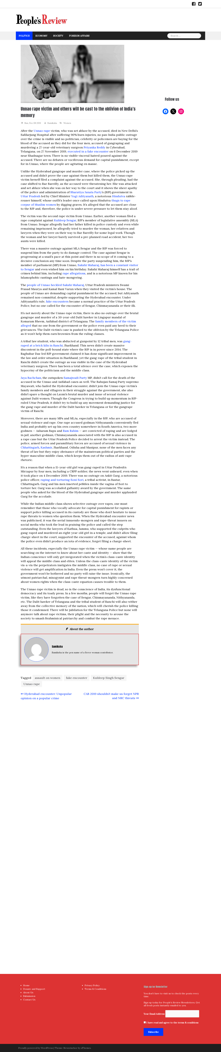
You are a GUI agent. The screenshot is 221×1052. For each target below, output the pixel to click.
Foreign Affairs (79, 35)
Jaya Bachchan (31, 378)
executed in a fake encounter (88, 151)
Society (58, 35)
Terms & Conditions (95, 988)
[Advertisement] (172, 67)
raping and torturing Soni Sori (62, 480)
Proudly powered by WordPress (35, 1048)
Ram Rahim (70, 431)
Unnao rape (42, 131)
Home (26, 985)
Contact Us (29, 999)
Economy (41, 35)
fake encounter (76, 678)
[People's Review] (42, 20)
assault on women (47, 678)
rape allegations (74, 273)
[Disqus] (80, 830)
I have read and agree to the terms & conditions (172, 1022)
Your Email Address (154, 1013)
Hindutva (118, 196)
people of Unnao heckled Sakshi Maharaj (55, 285)
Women (67, 123)
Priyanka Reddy (94, 147)
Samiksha (52, 123)
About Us (28, 992)
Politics (24, 35)
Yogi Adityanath (82, 196)
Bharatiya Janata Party (86, 192)
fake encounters (57, 301)
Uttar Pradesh (30, 196)
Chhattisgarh (30, 447)
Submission (29, 996)
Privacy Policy (92, 985)
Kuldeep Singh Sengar (108, 678)
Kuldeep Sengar (65, 220)
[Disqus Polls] (80, 745)
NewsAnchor (70, 1048)
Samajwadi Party (75, 378)
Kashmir (46, 447)
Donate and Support (34, 988)
